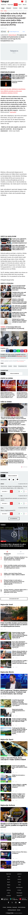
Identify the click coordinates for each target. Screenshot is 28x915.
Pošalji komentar (14, 373)
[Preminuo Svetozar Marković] (6, 84)
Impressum (14, 907)
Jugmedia (13, 112)
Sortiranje (4, 479)
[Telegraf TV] (19, 902)
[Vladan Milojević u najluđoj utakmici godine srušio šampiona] (6, 788)
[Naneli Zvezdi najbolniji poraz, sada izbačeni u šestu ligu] (6, 769)
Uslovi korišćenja (20, 361)
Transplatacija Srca (22, 366)
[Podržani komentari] (13, 479)
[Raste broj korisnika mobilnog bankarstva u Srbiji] (6, 713)
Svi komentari (14, 518)
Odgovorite (5, 491)
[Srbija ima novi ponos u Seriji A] (6, 778)
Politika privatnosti (12, 909)
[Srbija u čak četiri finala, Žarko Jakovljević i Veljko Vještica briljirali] (14, 748)
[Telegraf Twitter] (12, 902)
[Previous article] (1, 458)
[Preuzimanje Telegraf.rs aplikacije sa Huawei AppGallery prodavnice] (23, 899)
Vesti (2, 10)
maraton (10, 366)
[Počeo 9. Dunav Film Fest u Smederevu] (6, 855)
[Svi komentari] (9, 479)
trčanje (15, 366)
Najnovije (7, 604)
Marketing (9, 907)
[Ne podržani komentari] (17, 479)
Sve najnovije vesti (14, 598)
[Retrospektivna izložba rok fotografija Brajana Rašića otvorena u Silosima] (6, 846)
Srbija (5, 10)
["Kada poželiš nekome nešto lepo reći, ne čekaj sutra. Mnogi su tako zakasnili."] (6, 865)
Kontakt (18, 909)
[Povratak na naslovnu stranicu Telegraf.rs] (5, 2)
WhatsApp (19, 356)
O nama (4, 907)
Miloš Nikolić (12, 35)
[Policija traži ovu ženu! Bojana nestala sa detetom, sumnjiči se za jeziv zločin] (6, 322)
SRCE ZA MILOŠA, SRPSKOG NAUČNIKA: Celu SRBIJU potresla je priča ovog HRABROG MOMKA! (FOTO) (13, 91)
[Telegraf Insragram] (15, 902)
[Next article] (27, 458)
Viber (24, 356)
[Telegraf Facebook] (8, 902)
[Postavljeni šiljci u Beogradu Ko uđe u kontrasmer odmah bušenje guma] (14, 534)
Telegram (3, 357)
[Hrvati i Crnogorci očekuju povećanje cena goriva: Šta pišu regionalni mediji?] (6, 722)
